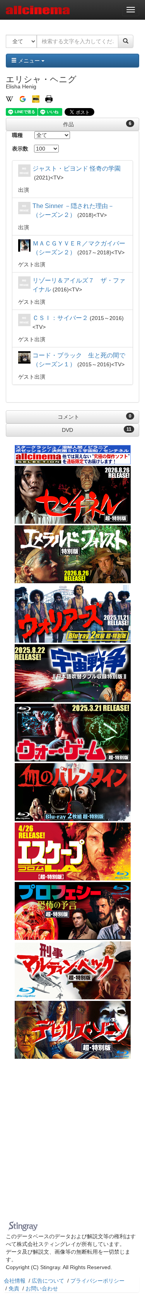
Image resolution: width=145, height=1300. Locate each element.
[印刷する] (49, 98)
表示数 (20, 149)
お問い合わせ (42, 1288)
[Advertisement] (72, 1141)
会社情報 (15, 1281)
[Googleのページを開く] (22, 98)
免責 (14, 1288)
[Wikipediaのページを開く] (9, 98)
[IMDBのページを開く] (35, 98)
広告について (48, 1281)
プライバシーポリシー (97, 1281)
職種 (17, 135)
